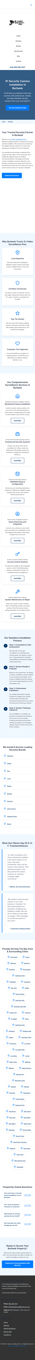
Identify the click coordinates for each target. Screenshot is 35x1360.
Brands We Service (9, 1328)
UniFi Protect (11, 809)
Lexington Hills (26, 1037)
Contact (18, 61)
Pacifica (26, 1087)
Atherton (13, 963)
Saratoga (12, 1130)
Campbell (12, 982)
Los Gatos (13, 1056)
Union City (20, 1154)
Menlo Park (13, 1062)
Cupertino (27, 982)
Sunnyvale (26, 1148)
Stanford (12, 1148)
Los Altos (27, 1043)
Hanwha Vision (12, 816)
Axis (8, 771)
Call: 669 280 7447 (17, 67)
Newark (13, 1087)
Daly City (14, 988)
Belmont (27, 963)
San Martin (27, 1117)
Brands (18, 46)
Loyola (27, 1056)
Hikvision (10, 756)
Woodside (20, 1167)
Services (18, 41)
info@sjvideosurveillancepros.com (19, 1307)
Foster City (13, 1013)
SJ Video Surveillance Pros (18, 139)
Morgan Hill (20, 1074)
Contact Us (7, 1335)
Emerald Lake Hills (20, 1006)
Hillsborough (27, 1031)
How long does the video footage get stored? (12, 1224)
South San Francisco (20, 1142)
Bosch (9, 824)
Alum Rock (13, 957)
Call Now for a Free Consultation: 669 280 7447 (17, 1264)
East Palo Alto (19, 1000)
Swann (9, 786)
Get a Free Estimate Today (17, 108)
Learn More (17, 420)
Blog (18, 56)
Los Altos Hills (20, 1050)
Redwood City (20, 1105)
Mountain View (20, 1080)
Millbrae (27, 1062)
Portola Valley (19, 1099)
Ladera (11, 1037)
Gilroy (27, 1019)
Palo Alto (12, 1093)
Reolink (9, 794)
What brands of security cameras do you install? (12, 1215)
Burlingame (27, 969)
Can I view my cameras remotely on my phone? (12, 1206)
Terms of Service (22, 1346)
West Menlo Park (19, 1161)
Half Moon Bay (20, 1025)
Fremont (27, 1013)
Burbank (10, 121)
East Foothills (20, 994)
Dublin (27, 988)
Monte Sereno (26, 1068)
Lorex (9, 778)
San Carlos (27, 1111)
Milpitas (11, 1068)
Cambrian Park (20, 976)
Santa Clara (27, 1124)
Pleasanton (27, 1093)
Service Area (18, 51)
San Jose (12, 1117)
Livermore (13, 1043)
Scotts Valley (27, 1130)
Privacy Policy (12, 1346)
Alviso (27, 957)
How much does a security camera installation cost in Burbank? (13, 1195)
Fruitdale (14, 1019)
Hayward (12, 1031)
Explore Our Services (12, 175)
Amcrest (10, 801)
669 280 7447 (13, 1304)
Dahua (9, 763)
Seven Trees (20, 1136)
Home (18, 36)
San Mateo (12, 1124)
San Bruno (12, 1111)
